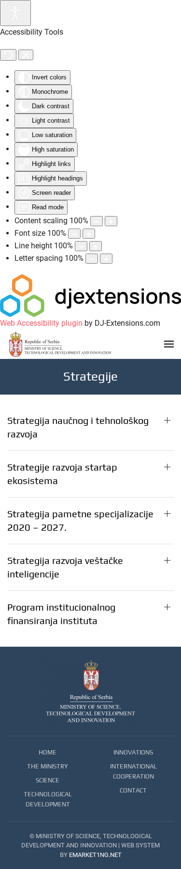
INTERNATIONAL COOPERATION (133, 771)
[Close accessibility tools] (25, 55)
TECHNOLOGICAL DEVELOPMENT (48, 799)
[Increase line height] (95, 246)
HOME (47, 752)
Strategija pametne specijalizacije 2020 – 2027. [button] (80, 520)
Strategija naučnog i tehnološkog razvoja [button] (78, 427)
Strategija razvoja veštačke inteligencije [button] (65, 567)
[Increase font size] (89, 234)
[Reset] (8, 55)
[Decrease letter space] (91, 259)
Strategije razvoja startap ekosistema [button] (62, 473)
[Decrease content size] (96, 221)
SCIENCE (47, 780)
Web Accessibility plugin (41, 323)
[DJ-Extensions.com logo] (90, 295)
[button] (169, 344)
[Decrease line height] (81, 246)
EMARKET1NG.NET (95, 854)
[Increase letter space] (106, 259)
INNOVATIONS (133, 752)
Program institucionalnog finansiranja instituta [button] (61, 613)
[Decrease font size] (74, 234)
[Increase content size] (111, 221)
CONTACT (133, 790)
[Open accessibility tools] (15, 13)
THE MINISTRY (47, 766)
